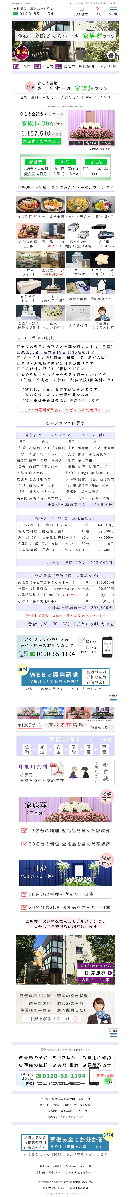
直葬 (70, 1117)
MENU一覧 (85, 1166)
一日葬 (61, 1117)
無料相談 (57, 1166)
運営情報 (40, 1172)
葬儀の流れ (85, 1105)
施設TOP (44, 1166)
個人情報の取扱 (72, 1172)
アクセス (44, 1105)
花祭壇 (79, 1117)
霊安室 (55, 1105)
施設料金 (70, 1099)
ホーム (44, 1099)
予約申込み (70, 1166)
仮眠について (70, 1105)
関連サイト (54, 1172)
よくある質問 (51, 1111)
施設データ (84, 1099)
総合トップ (89, 1172)
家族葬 (51, 1117)
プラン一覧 (81, 1111)
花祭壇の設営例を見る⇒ (102, 149)
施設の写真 (57, 1099)
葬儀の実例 (66, 1111)
